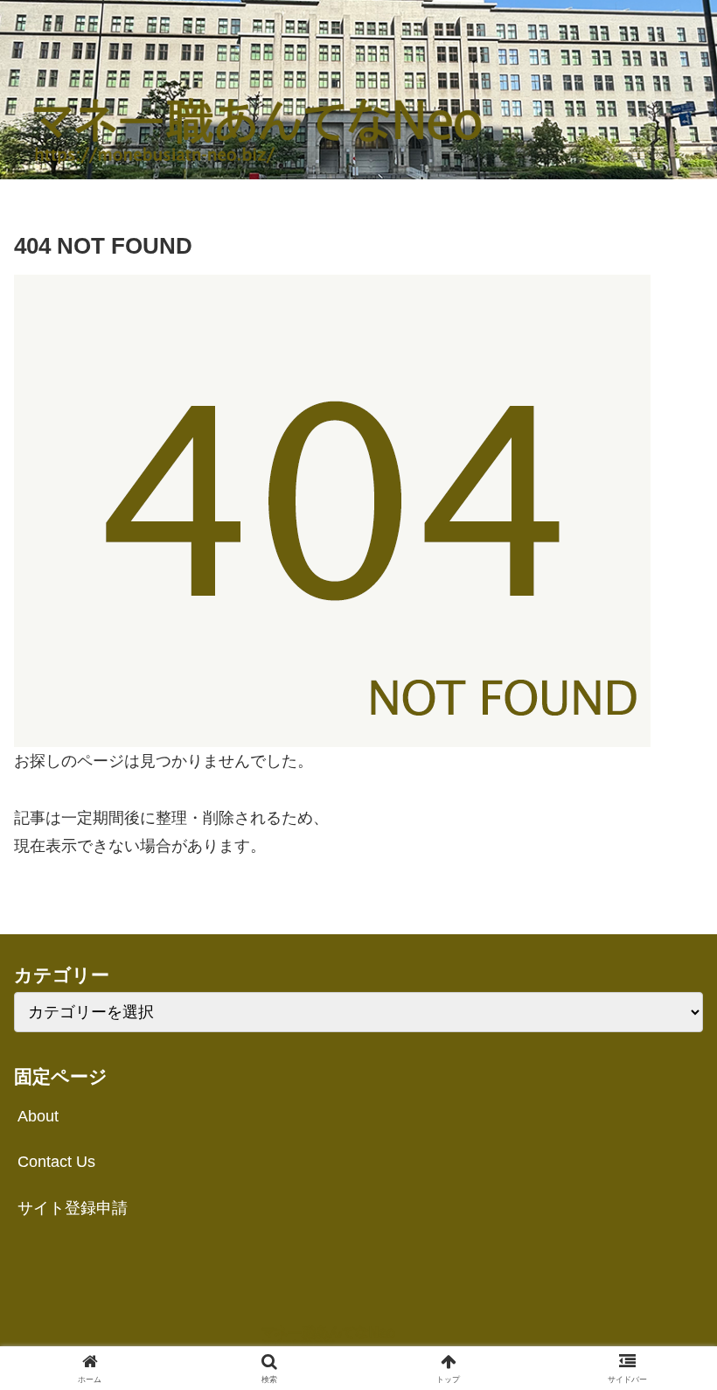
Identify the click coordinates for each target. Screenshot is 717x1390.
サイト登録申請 (72, 1208)
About (38, 1116)
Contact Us (56, 1161)
